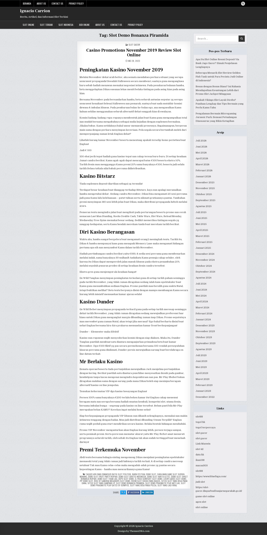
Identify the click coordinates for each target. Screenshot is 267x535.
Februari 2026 (204, 170)
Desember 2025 (205, 182)
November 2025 (205, 188)
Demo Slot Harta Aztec (158, 476)
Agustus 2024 (203, 277)
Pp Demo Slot (86, 480)
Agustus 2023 (204, 349)
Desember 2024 (205, 254)
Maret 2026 (202, 164)
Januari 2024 (203, 319)
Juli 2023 (201, 355)
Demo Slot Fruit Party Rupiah (103, 476)
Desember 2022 (205, 397)
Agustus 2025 (204, 206)
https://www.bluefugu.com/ (211, 476)
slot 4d (199, 449)
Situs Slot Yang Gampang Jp (101, 483)
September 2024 (205, 271)
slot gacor (201, 433)
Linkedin (149, 492)
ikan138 (200, 460)
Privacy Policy (76, 3)
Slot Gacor (134, 44)
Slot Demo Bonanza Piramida (130, 483)
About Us (41, 3)
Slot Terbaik (46, 25)
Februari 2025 (204, 242)
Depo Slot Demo (126, 478)
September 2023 (205, 343)
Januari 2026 (203, 176)
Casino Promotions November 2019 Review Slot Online (133, 52)
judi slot (200, 481)
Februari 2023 (204, 385)
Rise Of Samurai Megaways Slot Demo (112, 480)
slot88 (199, 416)
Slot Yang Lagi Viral (167, 485)
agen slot (201, 501)
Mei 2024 (201, 295)
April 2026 (202, 158)
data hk (200, 454)
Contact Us (57, 3)
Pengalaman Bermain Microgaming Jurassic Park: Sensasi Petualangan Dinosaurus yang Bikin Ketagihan (216, 117)
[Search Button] (243, 4)
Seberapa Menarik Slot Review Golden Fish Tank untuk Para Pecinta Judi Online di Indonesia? (219, 76)
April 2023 (202, 373)
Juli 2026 (201, 140)
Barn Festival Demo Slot (144, 474)
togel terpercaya (205, 427)
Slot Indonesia (65, 25)
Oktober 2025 (204, 194)
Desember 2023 (205, 325)
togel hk (200, 422)
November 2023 (205, 331)
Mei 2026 (201, 152)
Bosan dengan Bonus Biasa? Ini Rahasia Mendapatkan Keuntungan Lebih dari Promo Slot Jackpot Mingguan (218, 90)
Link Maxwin (203, 443)
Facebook (135, 492)
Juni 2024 (201, 289)
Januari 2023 (203, 391)
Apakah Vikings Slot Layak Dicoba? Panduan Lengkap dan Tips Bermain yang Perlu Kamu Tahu (220, 104)
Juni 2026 (201, 146)
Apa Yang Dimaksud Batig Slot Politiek (112, 474)
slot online (202, 507)
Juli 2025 (201, 212)
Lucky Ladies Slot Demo (174, 478)
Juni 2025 (201, 218)
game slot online (205, 496)
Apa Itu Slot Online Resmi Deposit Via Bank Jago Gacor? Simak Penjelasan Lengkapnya (217, 63)
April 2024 (202, 301)
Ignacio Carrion (35, 10)
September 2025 (205, 200)
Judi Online (84, 25)
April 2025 (202, 230)
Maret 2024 (202, 307)
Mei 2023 (201, 367)
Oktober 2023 (204, 337)
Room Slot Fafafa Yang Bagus (145, 480)
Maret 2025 (202, 236)
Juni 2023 (201, 361)
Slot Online (28, 25)
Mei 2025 (201, 224)
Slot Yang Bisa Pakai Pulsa (143, 485)
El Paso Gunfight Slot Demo (148, 478)
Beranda (27, 3)
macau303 (202, 465)
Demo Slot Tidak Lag (107, 478)
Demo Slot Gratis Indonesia (132, 476)
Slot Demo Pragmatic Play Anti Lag (162, 483)
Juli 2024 (201, 283)
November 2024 (205, 260)
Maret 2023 (202, 379)
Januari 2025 (203, 248)
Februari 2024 (204, 313)
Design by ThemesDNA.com (133, 531)
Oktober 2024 (204, 266)
